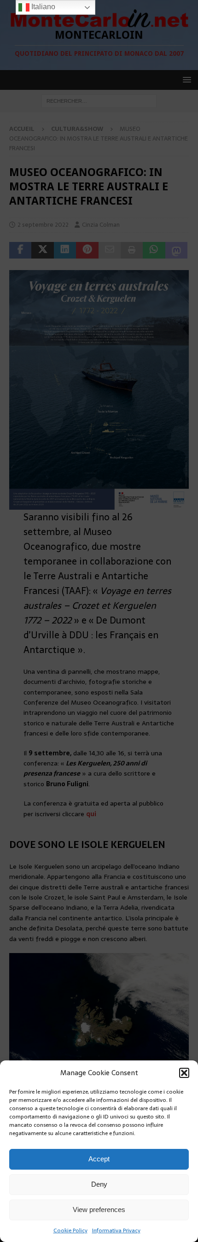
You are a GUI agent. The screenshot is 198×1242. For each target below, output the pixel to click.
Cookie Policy (70, 1230)
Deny (99, 1184)
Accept (99, 1159)
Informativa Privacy (116, 1230)
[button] (184, 1072)
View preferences (99, 1209)
